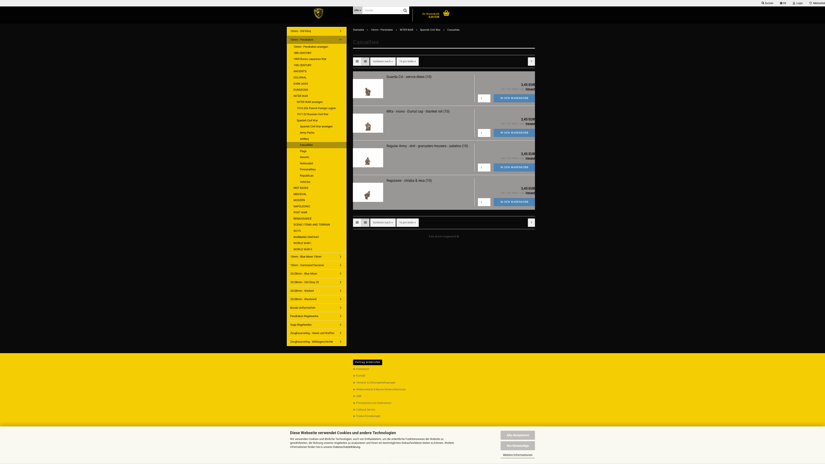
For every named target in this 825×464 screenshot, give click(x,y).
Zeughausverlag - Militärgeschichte (311, 341)
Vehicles (305, 181)
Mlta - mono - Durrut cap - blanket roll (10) (418, 111)
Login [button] (799, 3)
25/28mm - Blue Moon (303, 273)
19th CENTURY (302, 65)
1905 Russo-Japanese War (309, 59)
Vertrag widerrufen (367, 362)
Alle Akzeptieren (518, 435)
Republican (306, 175)
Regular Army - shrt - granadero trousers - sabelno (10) (427, 146)
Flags (303, 151)
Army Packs (307, 132)
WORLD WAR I (302, 243)
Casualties (306, 145)
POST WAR (300, 212)
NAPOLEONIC (301, 206)
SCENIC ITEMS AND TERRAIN (311, 224)
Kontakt (360, 375)
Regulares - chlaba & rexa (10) (409, 181)
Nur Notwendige (518, 445)
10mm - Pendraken (301, 39)
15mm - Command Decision (307, 265)
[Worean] (318, 13)
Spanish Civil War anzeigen (316, 126)
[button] (783, 3)
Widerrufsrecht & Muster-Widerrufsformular (381, 389)
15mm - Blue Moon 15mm (305, 256)
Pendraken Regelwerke (304, 316)
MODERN (299, 200)
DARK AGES (300, 83)
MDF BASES (300, 187)
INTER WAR (300, 96)
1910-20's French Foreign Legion (316, 108)
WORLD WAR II (302, 249)
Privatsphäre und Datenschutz (373, 402)
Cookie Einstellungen (368, 416)
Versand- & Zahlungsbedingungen (376, 382)
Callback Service (365, 409)
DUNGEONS (300, 89)
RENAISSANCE (302, 218)
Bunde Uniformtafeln (302, 307)
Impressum (362, 369)
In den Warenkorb (514, 98)
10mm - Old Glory (300, 31)
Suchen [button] (768, 3)
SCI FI (297, 230)
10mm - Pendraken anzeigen (310, 46)
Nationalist (306, 163)
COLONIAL (300, 77)
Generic (304, 157)
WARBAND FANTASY (306, 237)
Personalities (308, 169)
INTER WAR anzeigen (310, 102)
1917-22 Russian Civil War (312, 114)
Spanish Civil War (307, 120)
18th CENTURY (302, 53)
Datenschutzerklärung (346, 447)
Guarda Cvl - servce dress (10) (409, 77)
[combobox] (383, 61)
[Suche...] (405, 10)
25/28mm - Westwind (303, 299)
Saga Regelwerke (301, 324)
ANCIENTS (300, 71)
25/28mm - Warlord (302, 290)
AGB (358, 396)
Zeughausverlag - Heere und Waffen (312, 333)
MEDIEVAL (300, 194)
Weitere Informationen (518, 455)
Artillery (304, 138)
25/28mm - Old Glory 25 (304, 282)
